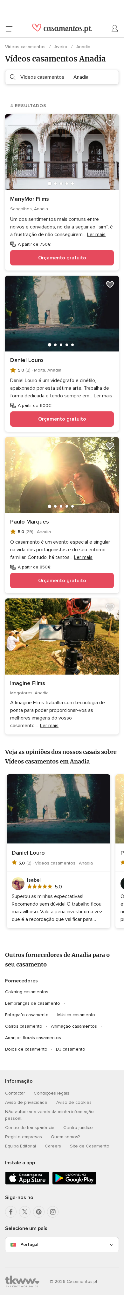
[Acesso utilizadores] (115, 29)
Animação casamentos (74, 1026)
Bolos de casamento (26, 1049)
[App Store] (27, 1183)
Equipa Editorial (20, 1146)
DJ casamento (70, 1049)
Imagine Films (27, 683)
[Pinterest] (39, 1212)
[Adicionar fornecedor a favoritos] (110, 123)
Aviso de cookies (74, 1102)
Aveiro (61, 46)
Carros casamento (23, 1026)
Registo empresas (23, 1136)
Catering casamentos (26, 992)
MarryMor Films (29, 198)
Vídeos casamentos (26, 46)
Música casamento (76, 1014)
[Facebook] (11, 1212)
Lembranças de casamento (32, 1003)
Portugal (29, 1244)
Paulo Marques (29, 521)
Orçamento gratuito (62, 258)
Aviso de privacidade (26, 1102)
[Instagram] (53, 1212)
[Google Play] (74, 1183)
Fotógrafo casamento (27, 1014)
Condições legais (51, 1093)
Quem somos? (65, 1136)
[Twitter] (25, 1212)
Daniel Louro (26, 360)
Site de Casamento (89, 1146)
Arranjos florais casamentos (33, 1037)
